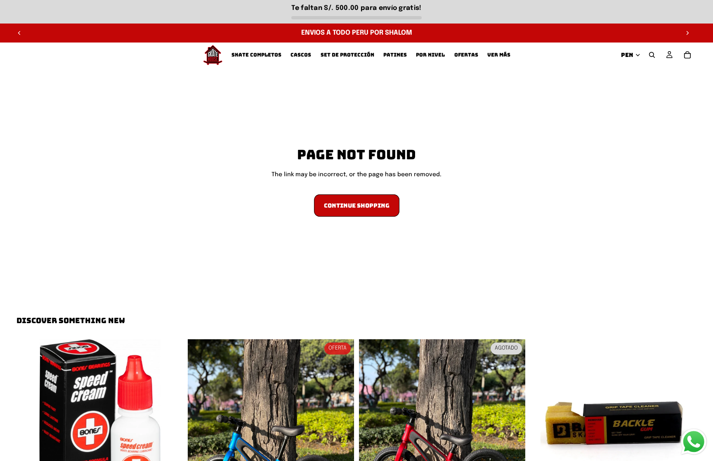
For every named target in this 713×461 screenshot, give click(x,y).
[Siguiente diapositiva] (687, 33)
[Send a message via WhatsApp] (694, 442)
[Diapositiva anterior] (19, 33)
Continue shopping (357, 205)
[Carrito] (687, 55)
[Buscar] (652, 55)
